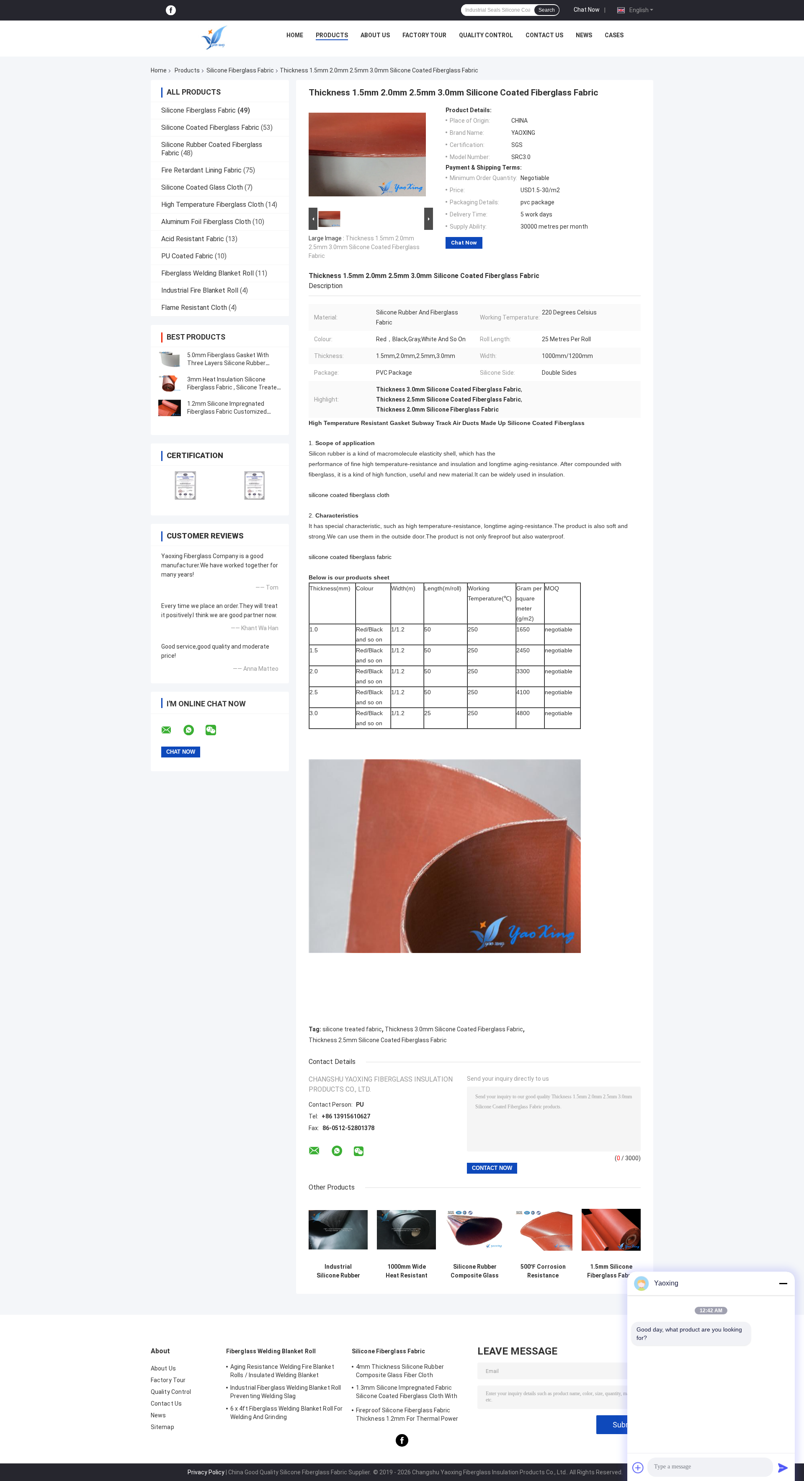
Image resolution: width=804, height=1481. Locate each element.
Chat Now (587, 9)
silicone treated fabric (352, 1029)
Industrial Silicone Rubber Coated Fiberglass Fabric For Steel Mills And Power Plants (338, 1271)
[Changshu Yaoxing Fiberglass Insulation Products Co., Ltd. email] (171, 730)
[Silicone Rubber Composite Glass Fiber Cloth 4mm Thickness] (474, 1229)
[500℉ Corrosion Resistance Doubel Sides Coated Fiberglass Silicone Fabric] (542, 1229)
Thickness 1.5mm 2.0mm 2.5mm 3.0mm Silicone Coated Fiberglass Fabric (364, 247)
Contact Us (544, 35)
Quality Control (486, 35)
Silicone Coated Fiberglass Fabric (210, 127)
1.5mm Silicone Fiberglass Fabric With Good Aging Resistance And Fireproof (611, 1271)
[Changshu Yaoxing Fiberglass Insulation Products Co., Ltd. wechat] (216, 730)
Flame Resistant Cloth (194, 308)
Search (547, 10)
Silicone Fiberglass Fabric (240, 70)
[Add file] (638, 1467)
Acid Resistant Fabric (192, 239)
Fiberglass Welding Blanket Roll (207, 273)
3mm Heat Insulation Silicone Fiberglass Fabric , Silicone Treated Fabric (233, 387)
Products (332, 35)
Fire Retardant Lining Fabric (201, 170)
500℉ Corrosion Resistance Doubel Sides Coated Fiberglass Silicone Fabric (543, 1271)
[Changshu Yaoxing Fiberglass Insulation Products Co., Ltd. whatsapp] (193, 730)
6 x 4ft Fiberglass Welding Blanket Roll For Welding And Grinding (286, 1412)
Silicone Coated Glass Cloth (202, 187)
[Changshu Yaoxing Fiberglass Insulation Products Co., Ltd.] (214, 37)
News (584, 35)
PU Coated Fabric (187, 256)
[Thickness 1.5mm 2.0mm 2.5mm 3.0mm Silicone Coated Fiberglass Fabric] (367, 156)
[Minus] (783, 1283)
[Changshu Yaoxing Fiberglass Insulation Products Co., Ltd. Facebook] (170, 10)
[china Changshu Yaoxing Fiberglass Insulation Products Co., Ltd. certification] (185, 485)
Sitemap (162, 1427)
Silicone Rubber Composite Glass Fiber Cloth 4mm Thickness (475, 1271)
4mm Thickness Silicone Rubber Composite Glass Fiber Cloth (400, 1370)
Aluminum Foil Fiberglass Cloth (206, 222)
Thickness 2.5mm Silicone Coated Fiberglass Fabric (378, 1040)
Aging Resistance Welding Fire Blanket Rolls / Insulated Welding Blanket (282, 1370)
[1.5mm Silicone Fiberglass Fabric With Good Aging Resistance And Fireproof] (611, 1229)
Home (294, 35)
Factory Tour (424, 35)
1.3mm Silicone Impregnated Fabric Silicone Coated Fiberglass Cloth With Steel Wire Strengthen (406, 1393)
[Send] (783, 1467)
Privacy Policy (206, 1472)
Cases (614, 35)
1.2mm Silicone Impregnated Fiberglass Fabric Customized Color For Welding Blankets (227, 411)
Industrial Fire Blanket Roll (199, 290)
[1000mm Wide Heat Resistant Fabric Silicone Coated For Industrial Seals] (406, 1229)
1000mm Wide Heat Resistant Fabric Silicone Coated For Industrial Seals (406, 1271)
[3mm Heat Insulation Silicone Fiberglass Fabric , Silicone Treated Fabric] (169, 383)
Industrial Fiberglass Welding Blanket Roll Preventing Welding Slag (285, 1391)
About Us (375, 35)
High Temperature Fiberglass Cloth (212, 205)
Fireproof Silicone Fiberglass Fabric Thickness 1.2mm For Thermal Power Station (407, 1415)
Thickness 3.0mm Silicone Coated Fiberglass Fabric (454, 1029)
